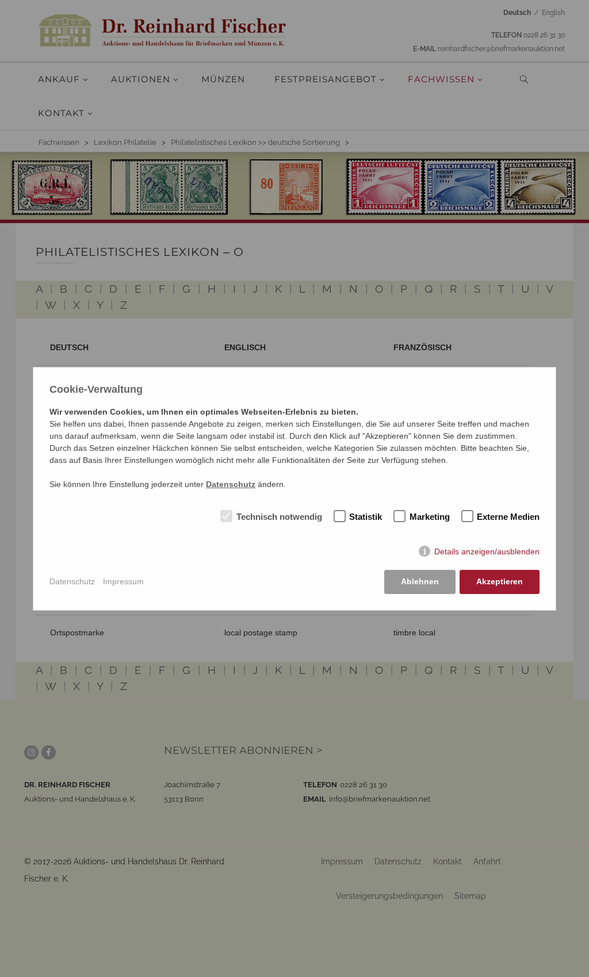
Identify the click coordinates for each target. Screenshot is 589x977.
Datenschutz (72, 581)
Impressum (123, 581)
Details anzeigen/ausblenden (487, 551)
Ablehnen (420, 581)
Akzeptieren (499, 581)
